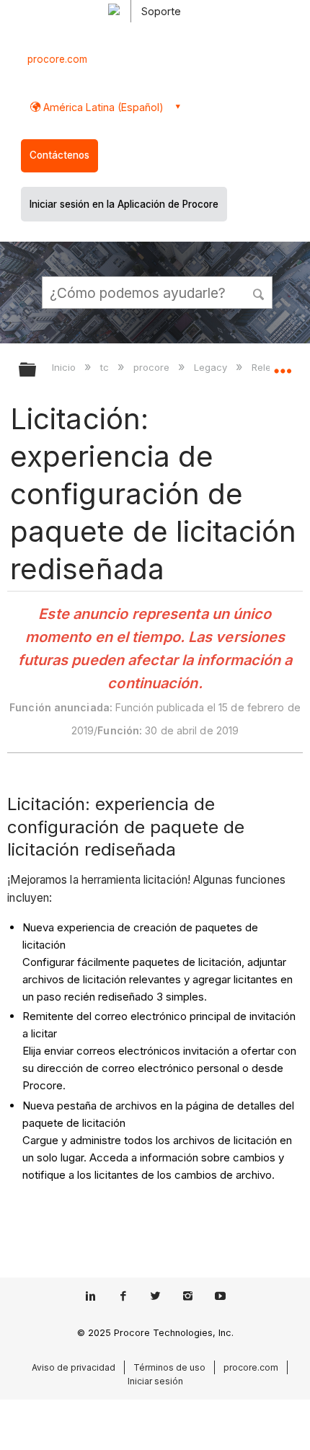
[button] (259, 292)
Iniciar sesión (155, 1381)
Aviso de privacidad (73, 1367)
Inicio (65, 367)
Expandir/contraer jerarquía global (36, 370)
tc (106, 367)
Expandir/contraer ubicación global (282, 365)
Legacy (212, 367)
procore (152, 367)
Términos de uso (169, 1367)
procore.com (57, 59)
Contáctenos (59, 155)
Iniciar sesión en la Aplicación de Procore (124, 204)
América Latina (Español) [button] (102, 107)
